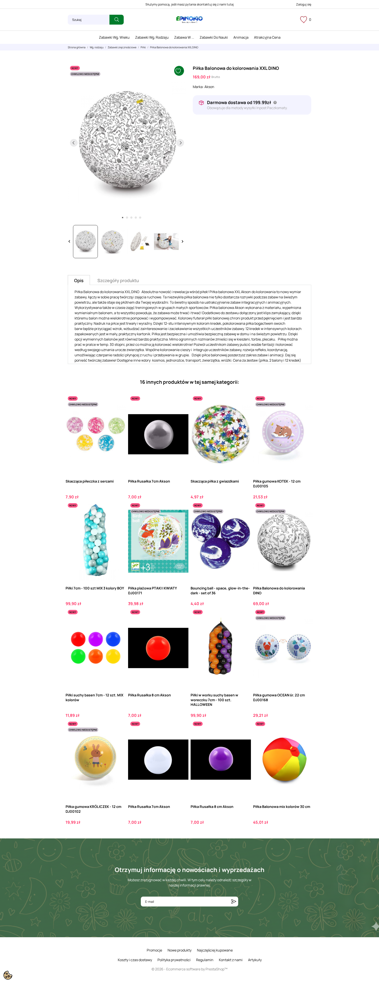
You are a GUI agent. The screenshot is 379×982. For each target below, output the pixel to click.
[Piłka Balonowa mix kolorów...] (306, 737)
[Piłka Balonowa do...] (306, 519)
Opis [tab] (79, 280)
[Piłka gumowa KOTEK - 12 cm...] (306, 412)
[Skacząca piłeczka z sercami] (119, 412)
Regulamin (204, 959)
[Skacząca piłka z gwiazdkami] (244, 412)
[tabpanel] (127, 143)
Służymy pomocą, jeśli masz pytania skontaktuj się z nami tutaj (189, 4)
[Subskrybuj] (233, 901)
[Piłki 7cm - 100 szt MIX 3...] (119, 519)
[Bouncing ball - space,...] (244, 519)
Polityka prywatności (174, 959)
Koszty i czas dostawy (135, 959)
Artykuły (255, 959)
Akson (209, 86)
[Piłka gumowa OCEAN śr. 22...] (306, 626)
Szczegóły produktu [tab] (118, 280)
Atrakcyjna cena (267, 37)
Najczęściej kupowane (215, 950)
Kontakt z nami (231, 959)
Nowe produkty (179, 950)
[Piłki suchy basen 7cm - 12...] (119, 626)
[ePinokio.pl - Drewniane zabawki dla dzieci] (189, 19)
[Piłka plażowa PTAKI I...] (181, 519)
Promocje (154, 950)
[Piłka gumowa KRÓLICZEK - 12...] (119, 737)
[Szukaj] (116, 20)
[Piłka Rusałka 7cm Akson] (181, 412)
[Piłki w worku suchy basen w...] (244, 626)
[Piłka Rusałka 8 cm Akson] (181, 626)
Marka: (198, 86)
